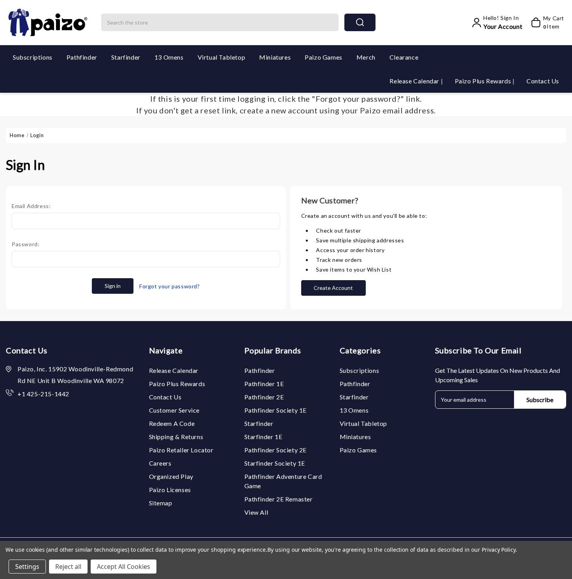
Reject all (68, 566)
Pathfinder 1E (264, 383)
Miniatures (275, 57)
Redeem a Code (172, 423)
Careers (160, 463)
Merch (365, 57)
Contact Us (542, 81)
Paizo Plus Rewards (483, 81)
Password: (25, 244)
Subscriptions (33, 57)
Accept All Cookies (123, 566)
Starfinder (125, 57)
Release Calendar (415, 81)
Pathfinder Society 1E (275, 410)
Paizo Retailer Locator (181, 450)
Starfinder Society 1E (274, 463)
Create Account (333, 287)
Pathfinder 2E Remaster (278, 499)
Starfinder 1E (263, 436)
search (359, 22)
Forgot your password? (169, 286)
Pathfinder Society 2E (275, 450)
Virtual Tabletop (222, 57)
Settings (27, 566)
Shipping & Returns (176, 436)
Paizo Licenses (170, 489)
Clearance (404, 57)
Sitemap (160, 503)
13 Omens (169, 57)
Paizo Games (323, 57)
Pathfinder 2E (264, 397)
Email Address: (31, 206)
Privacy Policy (499, 549)
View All (256, 512)
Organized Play (171, 476)
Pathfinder (82, 57)
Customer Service (174, 410)
